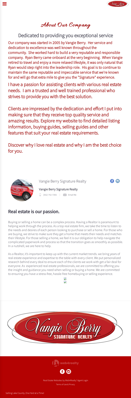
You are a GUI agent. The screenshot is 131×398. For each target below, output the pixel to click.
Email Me (72, 194)
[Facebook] (62, 371)
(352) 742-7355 (50, 194)
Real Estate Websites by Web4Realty (59, 380)
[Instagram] (68, 371)
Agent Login (82, 380)
